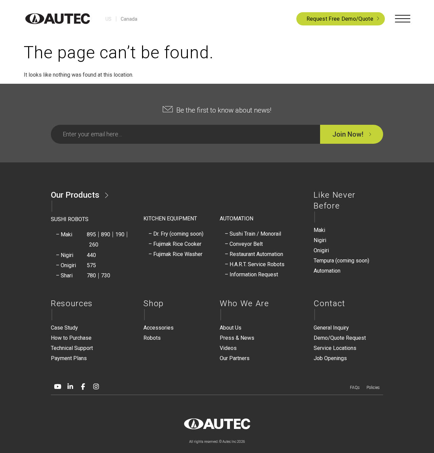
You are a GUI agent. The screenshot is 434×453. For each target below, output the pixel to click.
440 (91, 255)
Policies (373, 387)
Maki (319, 230)
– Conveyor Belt (244, 244)
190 (119, 234)
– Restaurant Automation (254, 254)
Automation (327, 271)
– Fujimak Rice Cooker (175, 244)
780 (91, 275)
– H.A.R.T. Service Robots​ (254, 264)
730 (105, 275)
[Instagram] (96, 386)
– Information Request (251, 274)
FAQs (355, 387)
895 (91, 234)
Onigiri (321, 250)
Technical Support (72, 348)
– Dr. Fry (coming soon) (176, 234)
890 (105, 234)
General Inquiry (331, 327)
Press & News (237, 338)
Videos (228, 348)
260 (93, 244)
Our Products (75, 195)
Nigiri (320, 240)
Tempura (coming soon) (341, 260)
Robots (152, 338)
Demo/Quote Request (340, 338)
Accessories (158, 327)
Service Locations (335, 348)
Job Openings (330, 358)
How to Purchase (71, 338)
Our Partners (235, 358)
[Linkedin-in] (70, 386)
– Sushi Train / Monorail (253, 234)
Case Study (64, 327)
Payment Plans (69, 358)
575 (91, 265)
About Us (230, 327)
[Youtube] (57, 386)
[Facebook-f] (83, 386)
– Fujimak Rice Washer (175, 254)
